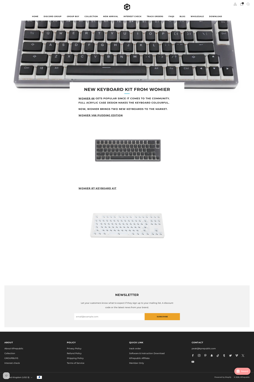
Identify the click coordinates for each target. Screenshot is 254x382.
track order (135, 348)
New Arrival (110, 16)
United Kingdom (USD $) (17, 377)
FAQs (171, 16)
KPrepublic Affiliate (139, 358)
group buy (73, 16)
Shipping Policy (75, 358)
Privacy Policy (74, 348)
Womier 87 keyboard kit (97, 188)
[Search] (248, 4)
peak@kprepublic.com (204, 348)
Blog (182, 16)
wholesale (197, 16)
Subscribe (162, 317)
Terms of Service (75, 363)
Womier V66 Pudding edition (100, 115)
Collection (9, 353)
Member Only (136, 363)
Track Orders (155, 16)
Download (215, 16)
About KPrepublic (13, 348)
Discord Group (53, 16)
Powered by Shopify (222, 377)
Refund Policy (74, 353)
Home (35, 16)
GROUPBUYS (11, 358)
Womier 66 (86, 98)
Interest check (132, 16)
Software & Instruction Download (147, 353)
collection (91, 16)
